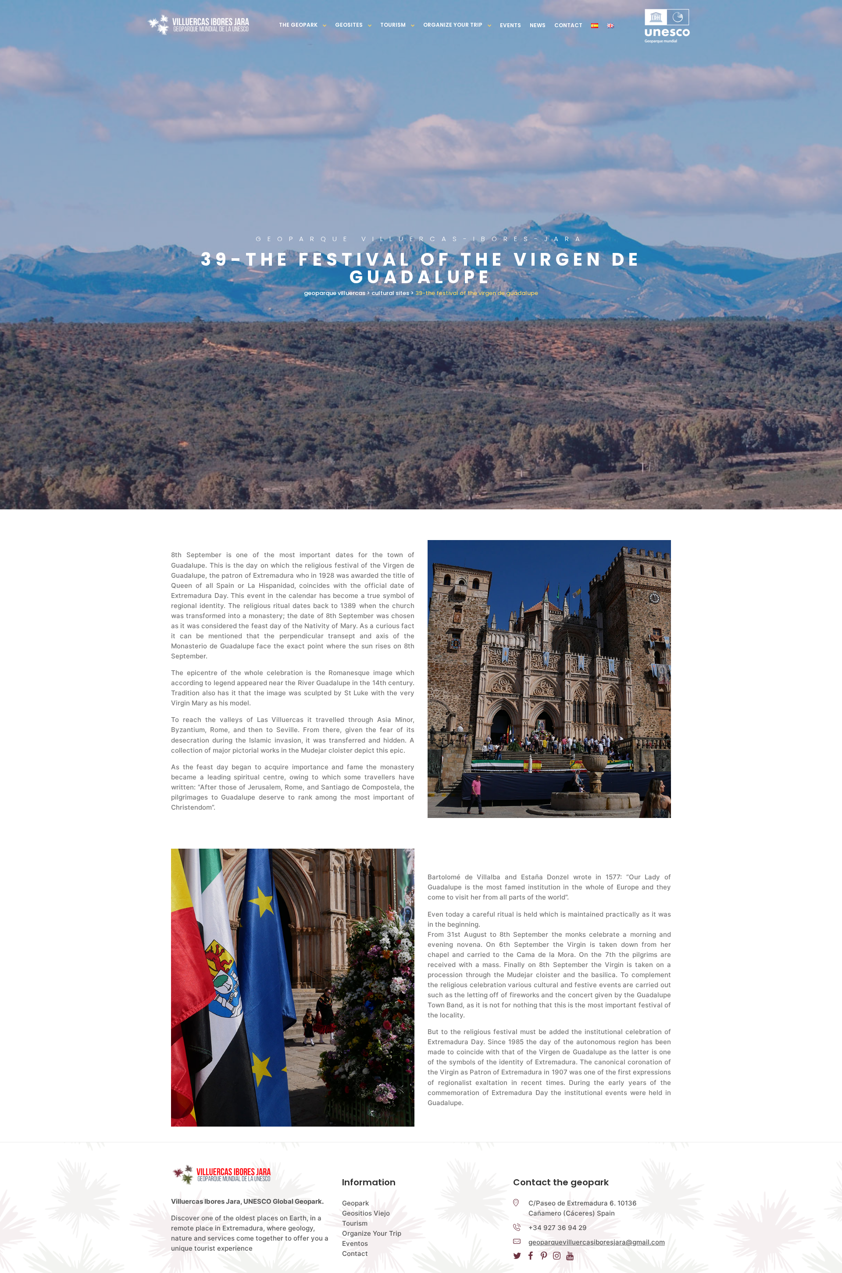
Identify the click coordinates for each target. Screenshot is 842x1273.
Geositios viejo (366, 1213)
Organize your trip (452, 24)
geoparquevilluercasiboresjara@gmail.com (596, 1242)
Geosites (349, 24)
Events (510, 25)
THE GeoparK (298, 24)
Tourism (393, 24)
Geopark (355, 1203)
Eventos (355, 1243)
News (538, 25)
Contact (568, 25)
